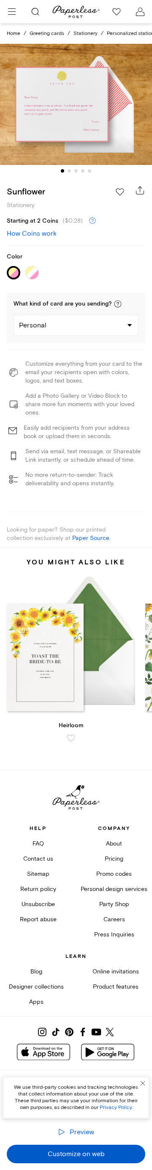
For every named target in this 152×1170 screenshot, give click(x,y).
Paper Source (90, 538)
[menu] (12, 12)
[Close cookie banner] (143, 1083)
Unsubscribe (38, 904)
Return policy (38, 889)
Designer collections (36, 986)
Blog (36, 971)
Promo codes (114, 874)
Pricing (114, 858)
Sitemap (38, 874)
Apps (36, 1001)
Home (13, 33)
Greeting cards (47, 33)
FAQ (38, 843)
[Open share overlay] (140, 190)
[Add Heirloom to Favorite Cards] (71, 738)
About (114, 843)
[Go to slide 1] (62, 171)
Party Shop (114, 904)
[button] (118, 304)
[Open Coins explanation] (92, 221)
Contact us (38, 858)
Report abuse (38, 919)
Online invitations (115, 971)
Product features (115, 986)
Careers (114, 919)
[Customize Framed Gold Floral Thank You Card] (76, 104)
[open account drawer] (140, 12)
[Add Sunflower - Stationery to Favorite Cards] (120, 192)
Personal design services (114, 889)
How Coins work (32, 233)
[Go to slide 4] (82, 171)
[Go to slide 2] (69, 171)
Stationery (85, 33)
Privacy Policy (116, 1107)
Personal (32, 325)
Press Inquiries (114, 934)
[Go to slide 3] (76, 171)
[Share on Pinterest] (69, 1032)
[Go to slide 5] (89, 171)
